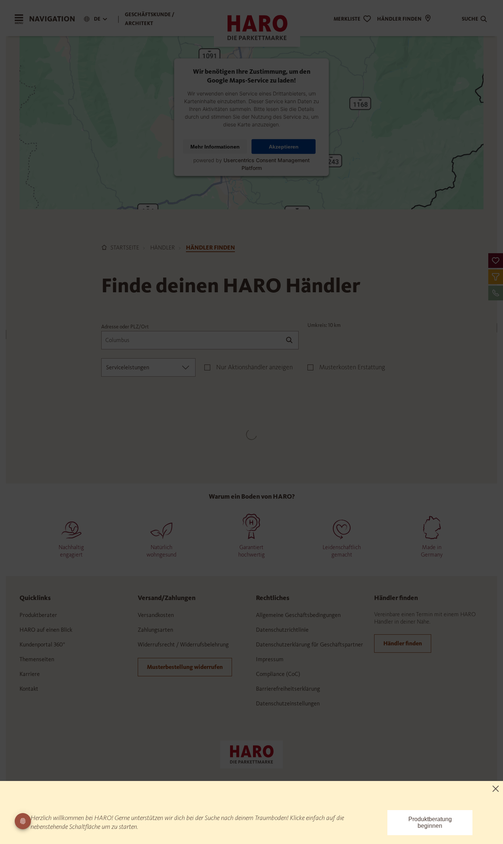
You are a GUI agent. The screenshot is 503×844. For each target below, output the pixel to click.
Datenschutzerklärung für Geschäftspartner (309, 644)
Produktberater (38, 614)
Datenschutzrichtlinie (282, 629)
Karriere (30, 673)
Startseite (124, 247)
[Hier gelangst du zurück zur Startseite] (251, 754)
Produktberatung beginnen (430, 822)
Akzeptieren (284, 146)
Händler (162, 247)
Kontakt (29, 688)
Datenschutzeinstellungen (288, 703)
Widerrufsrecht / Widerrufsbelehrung (183, 644)
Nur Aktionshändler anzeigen (254, 367)
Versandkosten (156, 614)
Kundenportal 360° (42, 644)
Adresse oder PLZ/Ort (125, 327)
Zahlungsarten (155, 629)
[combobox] (148, 367)
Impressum (270, 659)
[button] (495, 260)
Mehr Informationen (215, 146)
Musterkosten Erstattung (352, 367)
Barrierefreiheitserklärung (288, 688)
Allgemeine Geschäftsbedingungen (298, 614)
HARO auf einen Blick (46, 629)
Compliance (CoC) (278, 673)
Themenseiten (37, 659)
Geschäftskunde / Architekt (150, 19)
